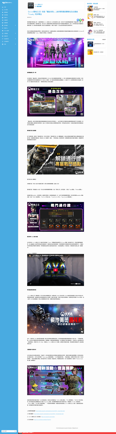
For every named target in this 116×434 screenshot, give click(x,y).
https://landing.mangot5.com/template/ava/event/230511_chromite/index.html (48, 413)
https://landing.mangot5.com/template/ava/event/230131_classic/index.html (50, 410)
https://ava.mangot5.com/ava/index (48, 416)
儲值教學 (39, 6)
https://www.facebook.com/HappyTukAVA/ (42, 419)
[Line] (80, 20)
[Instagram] (83, 20)
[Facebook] (78, 20)
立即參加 (20, 433)
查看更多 (104, 39)
